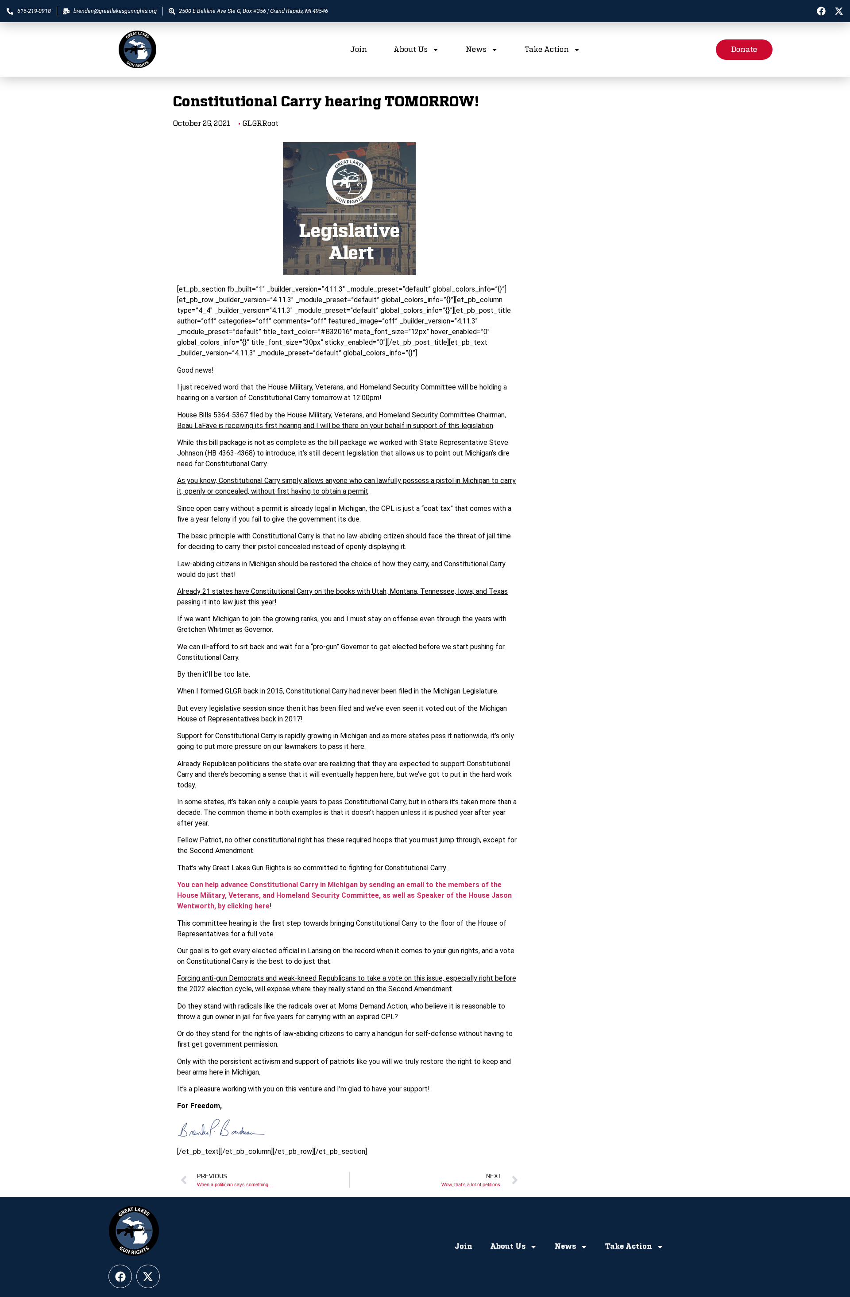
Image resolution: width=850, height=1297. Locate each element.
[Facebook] (821, 11)
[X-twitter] (839, 11)
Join (358, 49)
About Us (411, 49)
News (476, 49)
